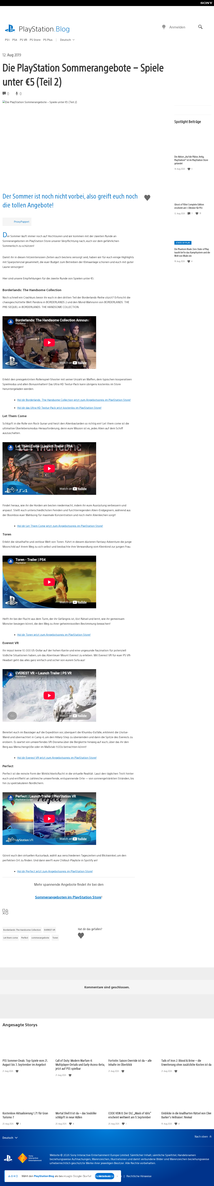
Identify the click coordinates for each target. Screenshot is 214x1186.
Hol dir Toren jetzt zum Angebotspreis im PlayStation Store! (54, 634)
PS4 (14, 39)
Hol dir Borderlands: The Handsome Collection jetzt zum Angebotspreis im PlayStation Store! (74, 400)
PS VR (23, 39)
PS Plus (47, 39)
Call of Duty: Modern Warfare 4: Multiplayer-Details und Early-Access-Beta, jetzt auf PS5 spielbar (80, 1064)
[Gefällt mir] (189, 168)
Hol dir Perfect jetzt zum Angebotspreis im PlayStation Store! (55, 871)
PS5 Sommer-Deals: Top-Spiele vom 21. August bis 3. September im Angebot (25, 1062)
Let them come (10, 937)
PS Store (35, 39)
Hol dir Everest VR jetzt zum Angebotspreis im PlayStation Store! (57, 757)
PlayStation (44, 28)
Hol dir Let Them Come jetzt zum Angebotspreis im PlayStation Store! (60, 526)
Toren (55, 937)
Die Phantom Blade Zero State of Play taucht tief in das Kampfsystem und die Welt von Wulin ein (192, 252)
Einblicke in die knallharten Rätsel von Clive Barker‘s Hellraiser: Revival (186, 1115)
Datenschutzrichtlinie (108, 1176)
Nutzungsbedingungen (77, 1176)
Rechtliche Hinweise (138, 1176)
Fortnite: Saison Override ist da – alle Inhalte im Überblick (130, 1062)
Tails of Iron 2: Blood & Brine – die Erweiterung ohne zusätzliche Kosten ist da (186, 1062)
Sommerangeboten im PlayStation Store (68, 897)
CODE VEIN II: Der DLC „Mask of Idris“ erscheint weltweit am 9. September (129, 1115)
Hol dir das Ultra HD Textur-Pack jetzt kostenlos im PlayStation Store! (59, 407)
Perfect (24, 937)
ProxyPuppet (21, 221)
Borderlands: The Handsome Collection (22, 929)
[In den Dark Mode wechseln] (164, 27)
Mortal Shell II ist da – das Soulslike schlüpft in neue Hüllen (76, 1115)
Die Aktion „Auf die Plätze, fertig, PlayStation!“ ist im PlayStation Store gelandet (191, 160)
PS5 (7, 39)
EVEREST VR (49, 929)
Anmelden (177, 27)
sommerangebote (40, 937)
